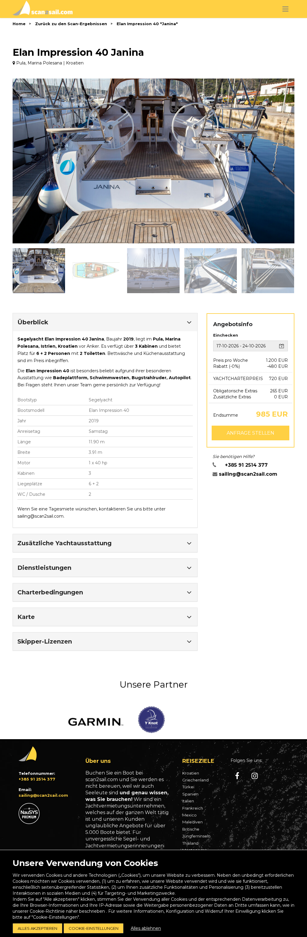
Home (19, 23)
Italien (188, 801)
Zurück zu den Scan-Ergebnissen (71, 23)
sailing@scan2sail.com (40, 516)
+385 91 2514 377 (246, 465)
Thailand (190, 843)
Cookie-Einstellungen (93, 928)
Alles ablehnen (146, 928)
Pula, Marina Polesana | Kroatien (49, 63)
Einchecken (225, 335)
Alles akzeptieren (37, 928)
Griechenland (195, 780)
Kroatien (190, 773)
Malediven (192, 822)
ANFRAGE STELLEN (250, 433)
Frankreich (192, 808)
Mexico (189, 815)
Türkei (188, 786)
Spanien (190, 794)
